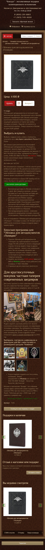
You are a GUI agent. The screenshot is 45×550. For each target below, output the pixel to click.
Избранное (16, 27)
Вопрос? (29, 103)
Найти (38, 36)
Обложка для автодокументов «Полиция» (17, 519)
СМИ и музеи (9, 533)
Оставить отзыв (34, 472)
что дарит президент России (27, 139)
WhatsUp (23, 379)
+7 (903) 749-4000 (22, 17)
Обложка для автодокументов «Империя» (17, 452)
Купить (10, 103)
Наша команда (33, 533)
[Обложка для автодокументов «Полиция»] (22, 73)
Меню (9, 36)
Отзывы (21, 533)
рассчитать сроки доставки (16, 184)
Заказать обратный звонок (22, 22)
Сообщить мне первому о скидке (22, 409)
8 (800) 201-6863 (22, 14)
